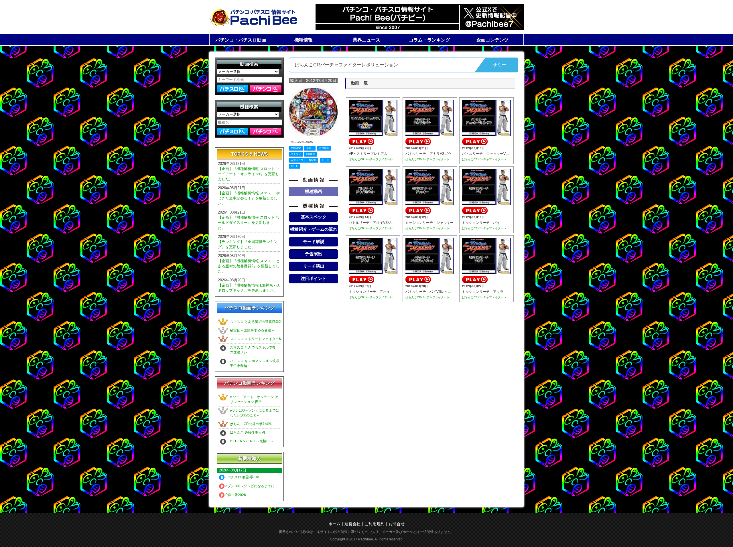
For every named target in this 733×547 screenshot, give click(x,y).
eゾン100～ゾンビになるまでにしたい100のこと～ (264, 486)
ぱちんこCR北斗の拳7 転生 (251, 424)
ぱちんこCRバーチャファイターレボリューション (381, 159)
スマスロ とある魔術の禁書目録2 (255, 322)
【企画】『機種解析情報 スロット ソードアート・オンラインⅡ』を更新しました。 (249, 174)
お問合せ (397, 524)
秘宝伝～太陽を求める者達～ (252, 330)
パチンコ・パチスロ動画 (241, 39)
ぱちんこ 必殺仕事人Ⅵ (247, 433)
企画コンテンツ (492, 39)
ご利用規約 (374, 524)
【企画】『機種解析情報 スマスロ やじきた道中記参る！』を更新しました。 (249, 198)
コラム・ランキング (429, 39)
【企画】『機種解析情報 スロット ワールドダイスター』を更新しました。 (249, 222)
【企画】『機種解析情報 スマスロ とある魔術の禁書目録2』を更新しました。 (249, 266)
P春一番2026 (235, 495)
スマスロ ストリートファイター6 (255, 339)
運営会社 (352, 524)
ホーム (334, 524)
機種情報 (303, 39)
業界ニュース (366, 39)
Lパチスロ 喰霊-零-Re (241, 477)
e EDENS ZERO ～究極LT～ (251, 441)
